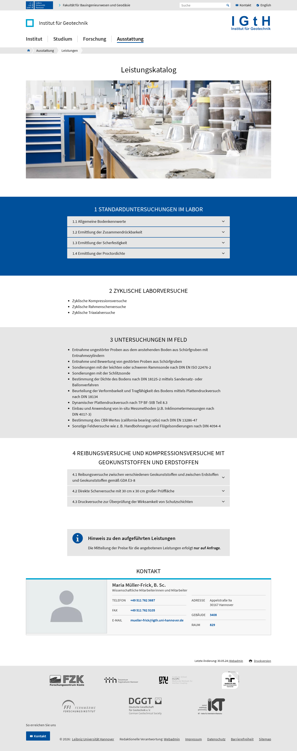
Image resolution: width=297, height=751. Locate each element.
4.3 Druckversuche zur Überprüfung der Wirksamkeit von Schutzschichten (132, 501)
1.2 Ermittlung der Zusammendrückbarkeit (107, 232)
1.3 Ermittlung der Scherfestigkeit (99, 242)
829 (212, 625)
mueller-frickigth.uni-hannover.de (157, 620)
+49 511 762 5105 (142, 610)
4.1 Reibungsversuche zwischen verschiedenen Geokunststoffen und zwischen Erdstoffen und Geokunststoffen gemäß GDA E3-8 (145, 477)
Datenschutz (216, 739)
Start (227, 5)
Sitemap (265, 739)
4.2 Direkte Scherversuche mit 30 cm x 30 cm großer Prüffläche (123, 490)
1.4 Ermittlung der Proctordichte (98, 253)
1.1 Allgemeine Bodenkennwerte (99, 221)
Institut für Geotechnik (63, 23)
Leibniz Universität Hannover (93, 739)
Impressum (193, 739)
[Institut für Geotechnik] (27, 50)
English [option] (265, 5)
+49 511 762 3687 (142, 600)
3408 (213, 615)
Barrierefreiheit (242, 739)
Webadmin (236, 661)
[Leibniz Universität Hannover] (39, 5)
